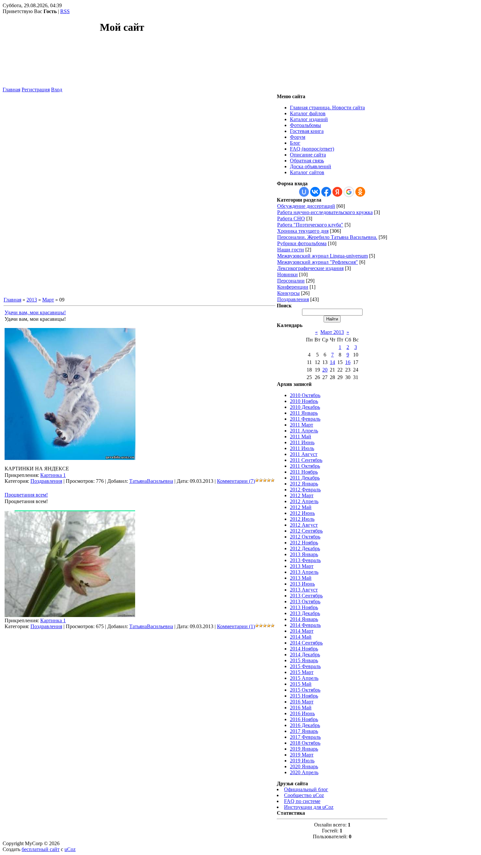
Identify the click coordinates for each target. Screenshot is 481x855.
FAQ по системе (302, 801)
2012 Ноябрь (304, 542)
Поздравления (46, 481)
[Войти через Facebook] (326, 192)
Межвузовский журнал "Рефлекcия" (317, 262)
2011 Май (300, 436)
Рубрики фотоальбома (302, 243)
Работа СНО (291, 218)
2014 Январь (304, 619)
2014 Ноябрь (304, 648)
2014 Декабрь (305, 654)
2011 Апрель (304, 430)
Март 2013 (332, 332)
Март (48, 299)
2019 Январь (304, 749)
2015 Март (301, 672)
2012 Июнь (302, 513)
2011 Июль (302, 448)
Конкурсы (288, 293)
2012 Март (301, 495)
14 (332, 362)
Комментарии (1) (236, 626)
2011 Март (301, 425)
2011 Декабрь (305, 478)
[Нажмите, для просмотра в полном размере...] (70, 458)
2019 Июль (302, 760)
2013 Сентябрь (306, 595)
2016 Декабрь (305, 725)
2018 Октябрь (305, 743)
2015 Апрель (304, 678)
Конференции (292, 287)
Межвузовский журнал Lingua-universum (322, 256)
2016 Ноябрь (304, 719)
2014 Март (301, 631)
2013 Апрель (304, 572)
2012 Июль (302, 519)
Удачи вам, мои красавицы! (35, 312)
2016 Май (301, 707)
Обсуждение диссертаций (306, 206)
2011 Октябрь (305, 466)
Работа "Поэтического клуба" (310, 224)
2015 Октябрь (305, 690)
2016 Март (301, 701)
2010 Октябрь (305, 395)
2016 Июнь (302, 713)
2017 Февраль (305, 737)
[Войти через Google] (349, 192)
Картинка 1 (53, 475)
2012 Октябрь (305, 536)
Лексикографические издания (310, 268)
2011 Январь (304, 413)
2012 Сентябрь (306, 531)
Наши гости (290, 249)
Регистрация (36, 89)
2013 (32, 299)
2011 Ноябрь (304, 472)
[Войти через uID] (304, 192)
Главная (11, 89)
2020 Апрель (304, 772)
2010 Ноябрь (304, 401)
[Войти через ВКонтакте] (315, 192)
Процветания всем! (26, 495)
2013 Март (301, 566)
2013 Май (301, 578)
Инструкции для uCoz (308, 807)
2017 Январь (304, 731)
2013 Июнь (302, 584)
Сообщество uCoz (304, 795)
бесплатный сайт (41, 849)
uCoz (70, 849)
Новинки (287, 274)
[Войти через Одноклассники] (360, 192)
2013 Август (304, 589)
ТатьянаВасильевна (151, 481)
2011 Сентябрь (306, 460)
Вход (56, 89)
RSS (65, 11)
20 (325, 370)
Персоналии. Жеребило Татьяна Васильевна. (327, 237)
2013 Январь (304, 554)
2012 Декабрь (305, 548)
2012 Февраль (305, 489)
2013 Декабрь (305, 613)
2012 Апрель (304, 501)
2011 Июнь (302, 442)
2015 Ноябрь (304, 696)
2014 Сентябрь (306, 643)
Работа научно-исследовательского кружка (325, 212)
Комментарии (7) (236, 481)
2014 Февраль (305, 625)
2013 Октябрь (305, 601)
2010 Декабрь (305, 407)
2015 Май (301, 684)
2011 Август (303, 454)
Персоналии (291, 280)
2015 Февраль (305, 666)
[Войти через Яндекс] (337, 192)
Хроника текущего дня (303, 231)
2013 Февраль (305, 560)
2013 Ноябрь (304, 607)
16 (347, 362)
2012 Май (301, 507)
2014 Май (301, 637)
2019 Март (301, 754)
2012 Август (304, 525)
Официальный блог (306, 789)
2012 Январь (304, 483)
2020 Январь (304, 766)
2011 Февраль (305, 419)
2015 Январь (304, 660)
